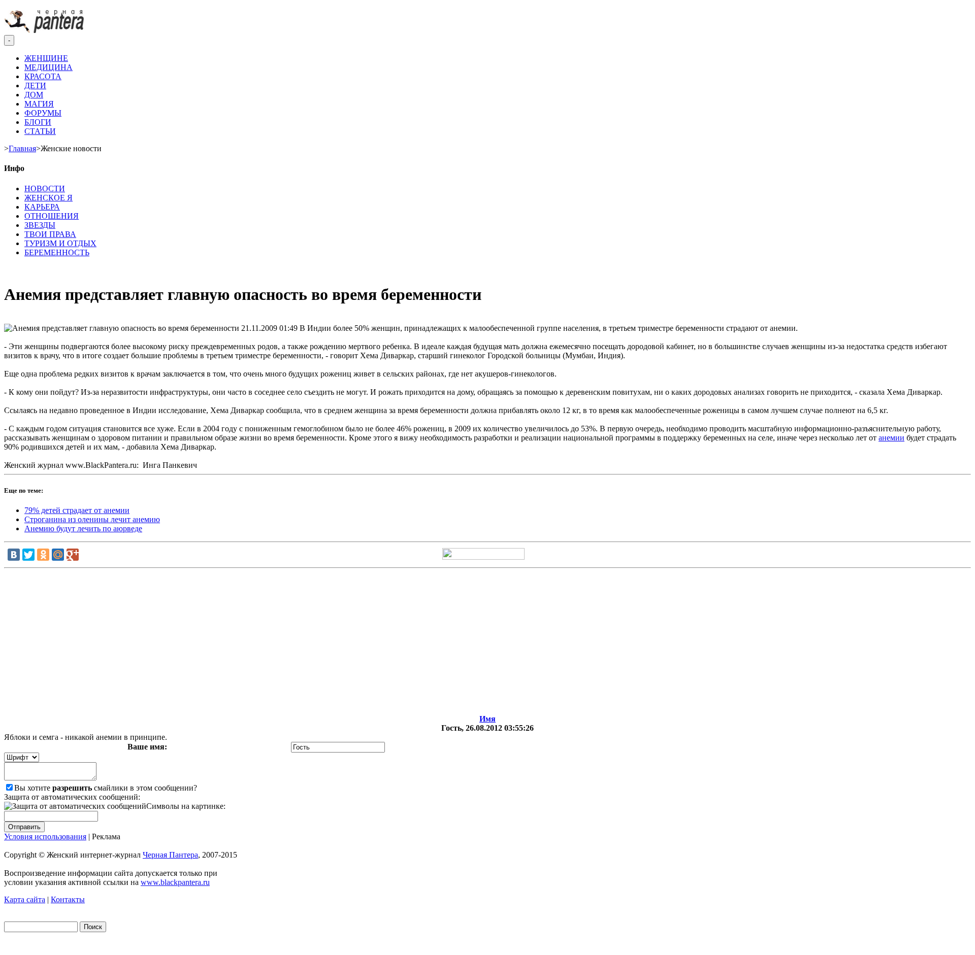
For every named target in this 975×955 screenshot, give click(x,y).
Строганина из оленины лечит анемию (92, 519)
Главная (22, 148)
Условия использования (45, 836)
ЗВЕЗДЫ (39, 225)
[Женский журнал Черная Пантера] (45, 30)
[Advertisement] (487, 643)
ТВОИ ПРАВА (50, 234)
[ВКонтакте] (14, 555)
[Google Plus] (73, 555)
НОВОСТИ (44, 188)
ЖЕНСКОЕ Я (48, 197)
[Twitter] (28, 555)
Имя (487, 718)
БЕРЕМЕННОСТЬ (56, 252)
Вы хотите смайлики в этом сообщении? (105, 787)
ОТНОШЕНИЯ (51, 216)
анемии (891, 437)
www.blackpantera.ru (175, 882)
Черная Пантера (170, 854)
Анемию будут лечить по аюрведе (83, 528)
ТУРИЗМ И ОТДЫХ (60, 243)
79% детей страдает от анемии (76, 510)
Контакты (68, 899)
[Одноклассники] (43, 555)
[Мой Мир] (58, 555)
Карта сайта (24, 899)
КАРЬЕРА (42, 206)
